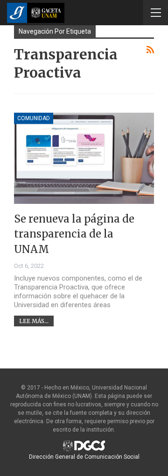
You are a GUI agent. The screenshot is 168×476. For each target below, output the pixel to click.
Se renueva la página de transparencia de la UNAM (74, 234)
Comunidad (33, 118)
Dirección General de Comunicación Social (84, 457)
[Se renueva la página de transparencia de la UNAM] (84, 158)
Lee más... (34, 321)
